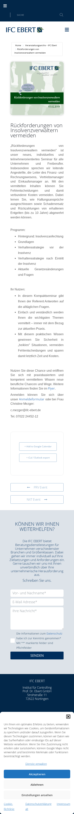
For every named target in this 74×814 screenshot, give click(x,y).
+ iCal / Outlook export (38, 457)
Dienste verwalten (36, 764)
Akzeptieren (37, 774)
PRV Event (40, 487)
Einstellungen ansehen (37, 795)
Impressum (63, 804)
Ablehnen (37, 784)
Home (18, 45)
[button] (68, 716)
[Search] (59, 15)
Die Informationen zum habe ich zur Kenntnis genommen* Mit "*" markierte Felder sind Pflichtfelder (39, 641)
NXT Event (33, 499)
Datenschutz (54, 633)
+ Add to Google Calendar (38, 446)
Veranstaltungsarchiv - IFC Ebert (41, 45)
